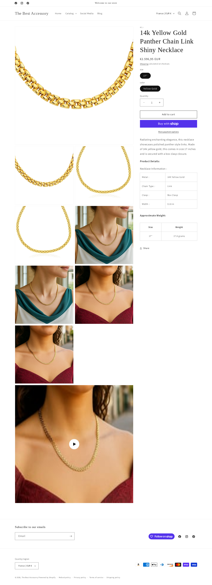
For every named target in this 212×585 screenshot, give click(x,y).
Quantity (144, 96)
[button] (70, 13)
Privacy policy (80, 577)
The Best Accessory (30, 577)
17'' (145, 75)
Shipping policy (113, 577)
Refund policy (65, 577)
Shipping (144, 63)
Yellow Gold (150, 88)
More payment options (168, 131)
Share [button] (146, 248)
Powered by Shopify (47, 577)
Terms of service (96, 577)
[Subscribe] (70, 536)
